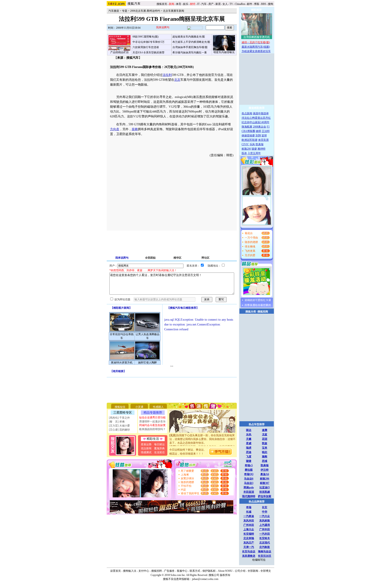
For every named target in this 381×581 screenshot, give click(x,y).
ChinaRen (240, 4)
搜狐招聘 (156, 570)
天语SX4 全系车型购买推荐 (148, 52)
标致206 (246, 148)
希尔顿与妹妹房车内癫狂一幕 (189, 52)
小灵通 (139, 406)
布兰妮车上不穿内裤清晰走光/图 (191, 41)
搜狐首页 (162, 4)
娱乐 (185, 4)
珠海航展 (247, 126)
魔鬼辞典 (159, 448)
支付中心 (143, 570)
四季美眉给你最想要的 (258, 305)
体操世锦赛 (248, 135)
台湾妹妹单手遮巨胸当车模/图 (189, 47)
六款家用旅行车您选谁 (146, 47)
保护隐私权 (209, 570)
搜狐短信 (120, 406)
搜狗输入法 (129, 570)
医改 (244, 153)
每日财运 (159, 444)
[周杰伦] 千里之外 (119, 417)
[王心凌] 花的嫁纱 (119, 429)
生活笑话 (159, 452)
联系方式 (195, 570)
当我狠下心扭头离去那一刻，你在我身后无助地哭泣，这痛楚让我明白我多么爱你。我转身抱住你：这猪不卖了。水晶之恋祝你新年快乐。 (202, 436)
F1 (268, 126)
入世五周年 (254, 153)
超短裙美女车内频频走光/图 (188, 36)
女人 (225, 4)
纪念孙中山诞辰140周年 (255, 122)
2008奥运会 (259, 126)
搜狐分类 (250, 311)
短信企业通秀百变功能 (152, 417)
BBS (263, 4)
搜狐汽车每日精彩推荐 (183, 307)
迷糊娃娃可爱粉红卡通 (258, 300)
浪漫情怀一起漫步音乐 (152, 421)
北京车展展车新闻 (173, 10)
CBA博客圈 (248, 131)
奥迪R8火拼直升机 (122, 362)
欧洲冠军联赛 (250, 139)
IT (198, 4)
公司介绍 (240, 570)
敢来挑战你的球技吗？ (152, 429)
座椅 (135, 129)
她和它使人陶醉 (147, 362)
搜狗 (271, 4)
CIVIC (245, 144)
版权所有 (225, 575)
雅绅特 (261, 148)
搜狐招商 (263, 311)
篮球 (264, 135)
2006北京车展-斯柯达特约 (145, 10)
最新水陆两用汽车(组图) (256, 46)
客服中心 (182, 570)
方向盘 (114, 129)
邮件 (249, 4)
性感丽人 (158, 406)
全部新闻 (253, 570)
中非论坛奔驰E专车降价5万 (148, 41)
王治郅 (266, 131)
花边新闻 (146, 448)
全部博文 (265, 570)
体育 (178, 4)
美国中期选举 (261, 113)
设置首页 (115, 570)
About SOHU (225, 570)
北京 (177, 79)
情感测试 (146, 452)
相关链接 (118, 371)
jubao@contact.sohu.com (205, 579)
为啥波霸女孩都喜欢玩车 (256, 51)
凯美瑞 (259, 144)
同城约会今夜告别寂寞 (152, 425)
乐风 (252, 144)
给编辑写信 (258, 559)
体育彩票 (263, 139)
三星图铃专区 (122, 412)
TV (231, 4)
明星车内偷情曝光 (224, 52)
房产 (211, 4)
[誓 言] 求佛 (117, 421)
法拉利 (167, 75)
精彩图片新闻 (121, 307)
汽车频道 (113, 10)
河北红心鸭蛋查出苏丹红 (256, 117)
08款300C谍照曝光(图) (146, 36)
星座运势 (146, 444)
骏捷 (254, 148)
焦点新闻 (247, 113)
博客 (256, 4)
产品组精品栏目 (119, 52)
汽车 (204, 4)
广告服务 (169, 570)
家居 (218, 4)
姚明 (258, 131)
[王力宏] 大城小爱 (119, 425)
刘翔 (258, 135)
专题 (124, 10)
